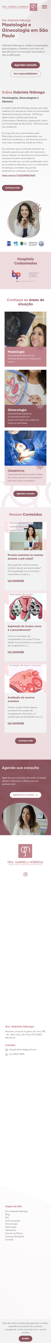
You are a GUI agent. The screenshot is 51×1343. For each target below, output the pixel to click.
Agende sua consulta (23, 795)
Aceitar (25, 1339)
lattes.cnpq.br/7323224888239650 (18, 176)
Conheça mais (12, 188)
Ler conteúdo (16, 580)
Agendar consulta (25, 65)
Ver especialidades (25, 73)
